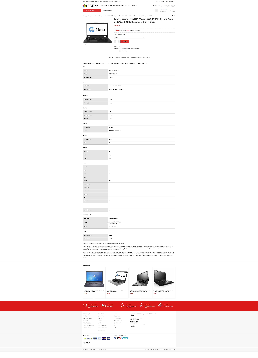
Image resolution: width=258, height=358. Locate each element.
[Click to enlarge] (85, 45)
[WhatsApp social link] (172, 6)
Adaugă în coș (124, 41)
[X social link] (165, 6)
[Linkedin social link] (169, 6)
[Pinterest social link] (167, 6)
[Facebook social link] (162, 6)
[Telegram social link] (174, 6)
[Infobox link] (164, 10)
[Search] (156, 10)
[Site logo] (90, 6)
